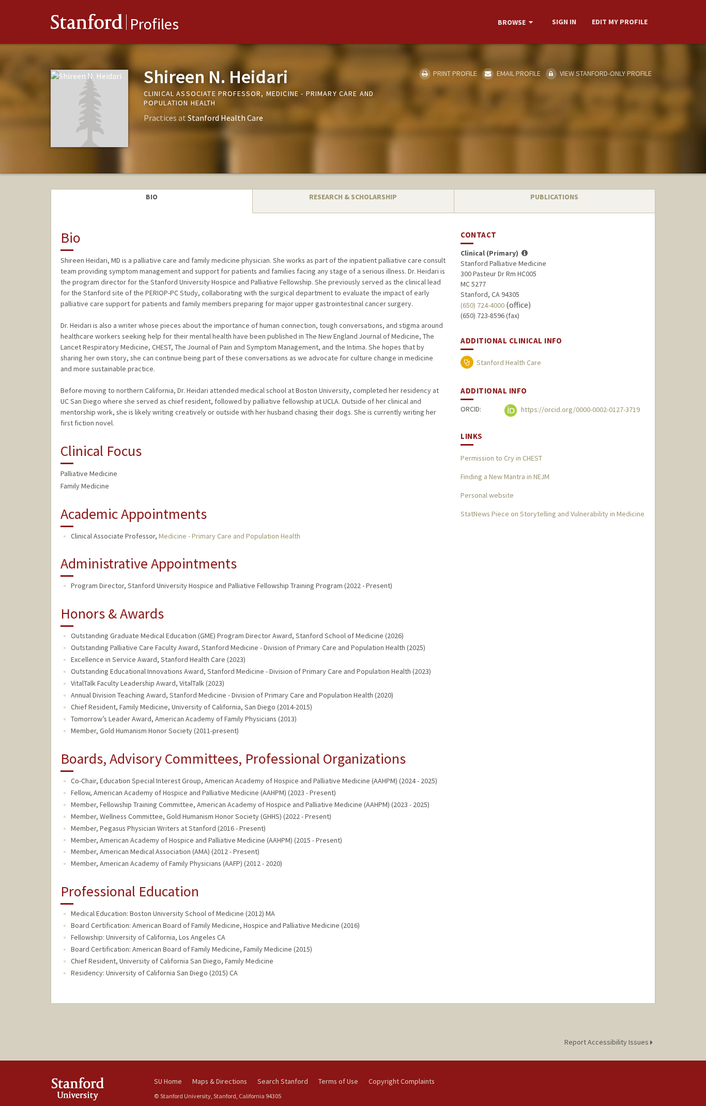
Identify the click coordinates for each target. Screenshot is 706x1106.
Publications (554, 196)
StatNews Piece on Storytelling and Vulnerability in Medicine (552, 513)
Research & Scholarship (353, 196)
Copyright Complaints (402, 1081)
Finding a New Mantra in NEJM (505, 476)
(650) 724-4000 (482, 305)
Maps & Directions (219, 1081)
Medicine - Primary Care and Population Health (229, 536)
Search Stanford (282, 1081)
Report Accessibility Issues (607, 1042)
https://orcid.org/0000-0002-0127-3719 (579, 409)
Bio (152, 196)
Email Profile (517, 73)
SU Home (168, 1081)
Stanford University (95, 1088)
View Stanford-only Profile (605, 73)
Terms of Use (338, 1081)
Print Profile (454, 73)
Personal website (487, 495)
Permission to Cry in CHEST (501, 458)
